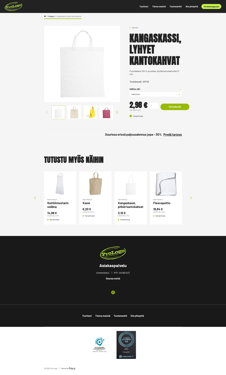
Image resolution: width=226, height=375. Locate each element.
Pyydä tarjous (172, 134)
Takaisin (135, 27)
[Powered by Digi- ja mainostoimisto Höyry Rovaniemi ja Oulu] (68, 368)
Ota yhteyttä (192, 6)
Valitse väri (134, 89)
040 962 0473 (124, 272)
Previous (47, 112)
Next (117, 112)
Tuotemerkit (176, 6)
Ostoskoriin (175, 106)
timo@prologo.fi (102, 272)
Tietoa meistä (159, 6)
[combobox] (155, 94)
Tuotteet (143, 6)
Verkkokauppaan (211, 6)
